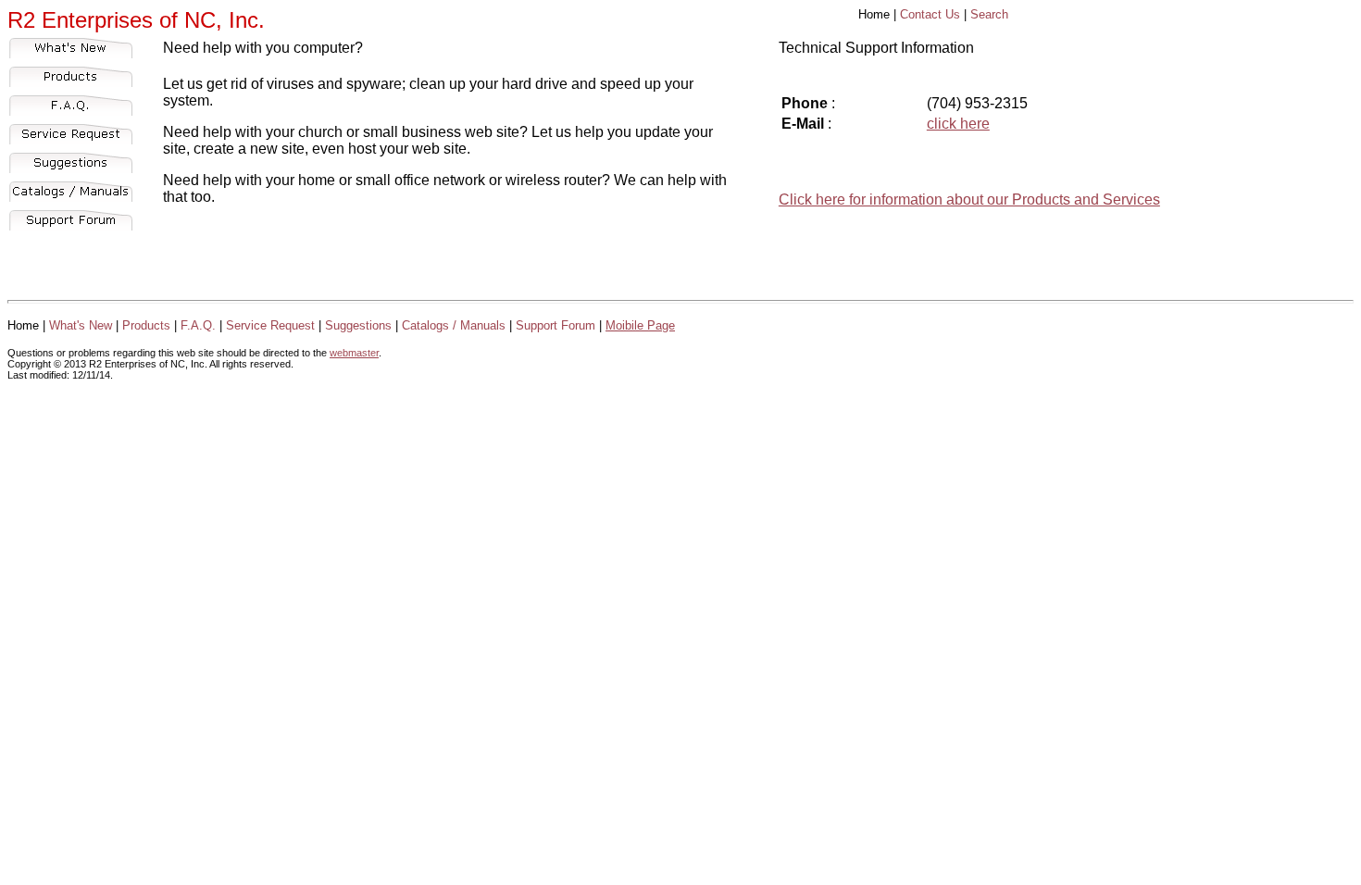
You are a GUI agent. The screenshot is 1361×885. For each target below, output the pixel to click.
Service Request (270, 325)
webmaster (354, 352)
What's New (80, 325)
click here (958, 123)
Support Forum (555, 325)
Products (146, 325)
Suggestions (358, 325)
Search (989, 14)
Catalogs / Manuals (454, 325)
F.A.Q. (198, 325)
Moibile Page (640, 325)
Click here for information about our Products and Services (969, 199)
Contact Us (930, 14)
